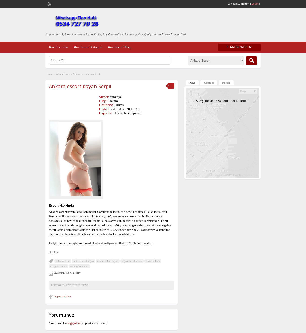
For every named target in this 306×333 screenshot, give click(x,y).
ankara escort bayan (83, 261)
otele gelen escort (79, 266)
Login (255, 3)
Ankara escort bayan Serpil (80, 86)
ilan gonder (239, 47)
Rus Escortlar (58, 47)
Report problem (62, 296)
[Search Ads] (251, 60)
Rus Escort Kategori (88, 47)
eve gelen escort (58, 266)
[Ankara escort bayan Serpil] (75, 159)
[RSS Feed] (49, 3)
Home (50, 74)
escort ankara (153, 261)
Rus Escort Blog (119, 47)
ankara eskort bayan (107, 261)
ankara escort (63, 261)
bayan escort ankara (132, 261)
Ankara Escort (62, 74)
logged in (74, 323)
